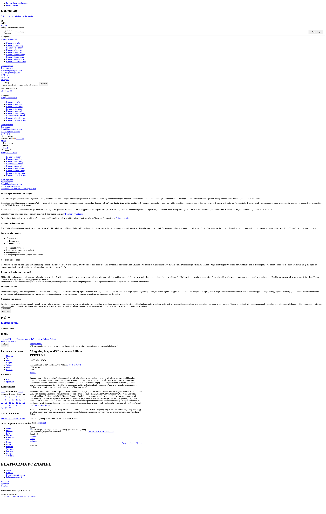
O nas (8, 470)
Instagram (5, 80)
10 (13, 400)
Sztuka (9, 365)
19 (20, 403)
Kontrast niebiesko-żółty (16, 61)
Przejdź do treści (12, 5)
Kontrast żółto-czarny (14, 50)
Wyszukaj (316, 32)
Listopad (9, 453)
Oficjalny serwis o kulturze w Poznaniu (17, 16)
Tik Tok (20, 189)
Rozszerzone (14, 241)
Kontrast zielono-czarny (15, 57)
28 (2, 408)
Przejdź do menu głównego (17, 3)
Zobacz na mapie (74, 365)
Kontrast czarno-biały (14, 45)
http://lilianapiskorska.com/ (41, 405)
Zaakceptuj (6, 311)
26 (20, 405)
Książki (9, 363)
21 (2, 405)
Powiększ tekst (36, 344)
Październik (11, 451)
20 (24, 403)
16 (10, 403)
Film (8, 360)
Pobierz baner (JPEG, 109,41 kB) (101, 432)
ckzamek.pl (41, 423)
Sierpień (9, 447)
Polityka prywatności (14, 477)
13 (24, 400)
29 (6, 408)
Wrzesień (9, 449)
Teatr (8, 358)
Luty (8, 433)
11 (17, 400)
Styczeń (9, 430)
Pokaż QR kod (136, 443)
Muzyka (9, 356)
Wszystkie (13, 238)
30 (10, 408)
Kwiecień (10, 437)
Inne (8, 367)
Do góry (33, 445)
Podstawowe (14, 243)
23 (10, 405)
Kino (8, 379)
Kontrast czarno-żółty (14, 52)
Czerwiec (10, 442)
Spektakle (10, 382)
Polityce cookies (122, 218)
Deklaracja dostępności (15, 475)
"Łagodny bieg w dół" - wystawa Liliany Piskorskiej (37, 339)
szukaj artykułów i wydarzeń (13, 85)
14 (2, 403)
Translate (20, 138)
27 (24, 405)
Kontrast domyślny (13, 43)
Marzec (9, 435)
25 (17, 405)
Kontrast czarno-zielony (15, 55)
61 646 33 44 (6, 91)
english (4, 25)
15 (6, 403)
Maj (7, 440)
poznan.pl (5, 339)
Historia (9, 370)
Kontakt (9, 472)
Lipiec (8, 444)
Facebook (5, 77)
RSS (34, 189)
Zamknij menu (7, 66)
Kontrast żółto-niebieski (15, 59)
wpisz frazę (10, 32)
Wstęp (8, 428)
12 (20, 400)
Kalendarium (10, 323)
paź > (20, 391)
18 (17, 403)
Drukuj (124, 443)
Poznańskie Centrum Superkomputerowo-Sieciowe (18, 496)
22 (6, 405)
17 (13, 403)
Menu (3, 141)
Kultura (12, 339)
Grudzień (10, 456)
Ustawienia (6, 309)
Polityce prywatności (74, 214)
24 (13, 405)
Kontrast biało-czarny (14, 48)
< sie (3, 391)
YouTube (13, 189)
